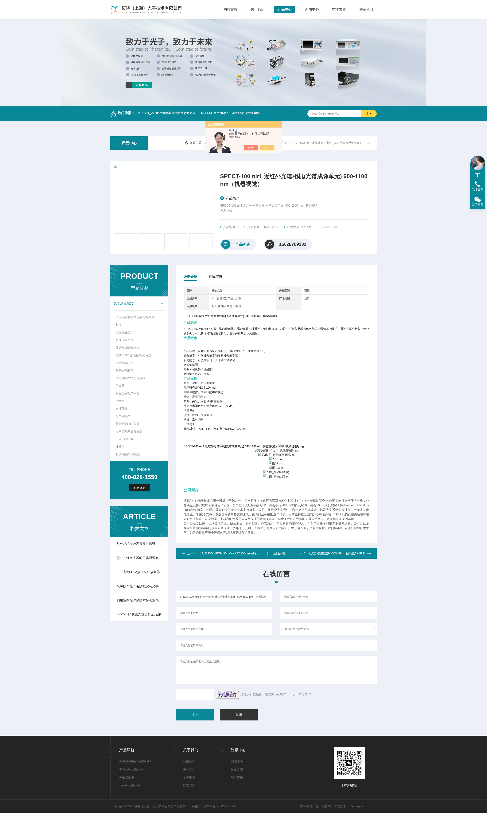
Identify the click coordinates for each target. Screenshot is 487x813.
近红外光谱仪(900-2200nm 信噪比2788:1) (337, 553)
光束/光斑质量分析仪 (129, 431)
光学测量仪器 (123, 303)
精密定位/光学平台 (127, 393)
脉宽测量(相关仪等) (128, 423)
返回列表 (279, 553)
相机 (118, 324)
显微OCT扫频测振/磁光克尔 (133, 355)
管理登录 (340, 806)
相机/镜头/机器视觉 (128, 454)
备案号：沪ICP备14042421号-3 (213, 806)
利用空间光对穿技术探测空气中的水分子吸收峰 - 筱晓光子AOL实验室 (141, 600)
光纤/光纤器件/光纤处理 (135, 761)
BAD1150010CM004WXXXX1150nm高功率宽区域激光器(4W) (242, 553)
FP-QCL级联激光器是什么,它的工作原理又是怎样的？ (141, 614)
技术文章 (339, 9)
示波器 (120, 385)
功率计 (120, 401)
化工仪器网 (323, 806)
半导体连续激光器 (131, 769)
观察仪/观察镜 (125, 370)
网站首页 (230, 9)
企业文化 (189, 769)
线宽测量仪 (123, 332)
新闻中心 (312, 9)
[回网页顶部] (477, 175)
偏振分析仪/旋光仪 (127, 347)
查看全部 (139, 488)
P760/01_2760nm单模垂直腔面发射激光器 (167, 113)
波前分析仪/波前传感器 (130, 378)
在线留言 (215, 277)
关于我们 (257, 9)
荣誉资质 (189, 777)
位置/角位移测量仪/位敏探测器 (135, 317)
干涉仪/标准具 (125, 439)
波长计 (120, 446)
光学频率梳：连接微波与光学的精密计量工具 (141, 586)
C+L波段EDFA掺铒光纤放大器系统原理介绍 (141, 572)
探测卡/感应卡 (125, 362)
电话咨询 (477, 189)
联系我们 (366, 9)
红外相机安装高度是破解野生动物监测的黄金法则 (141, 544)
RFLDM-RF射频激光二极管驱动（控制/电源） (232, 113)
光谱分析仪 (123, 416)
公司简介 (189, 761)
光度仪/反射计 (125, 340)
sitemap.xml (357, 806)
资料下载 (237, 777)
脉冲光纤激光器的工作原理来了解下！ (141, 558)
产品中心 (285, 9)
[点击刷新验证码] (227, 695)
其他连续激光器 (129, 785)
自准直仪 (121, 408)
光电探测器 (126, 777)
